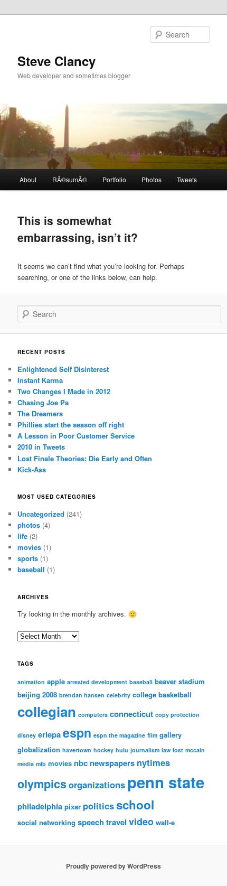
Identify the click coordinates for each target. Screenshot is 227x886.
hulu (122, 750)
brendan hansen (82, 695)
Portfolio (114, 179)
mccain (195, 750)
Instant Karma (40, 380)
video (141, 821)
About (28, 179)
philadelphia (39, 806)
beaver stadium (180, 681)
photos (28, 525)
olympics (42, 784)
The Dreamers (40, 413)
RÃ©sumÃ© (69, 179)
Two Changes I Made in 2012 (63, 391)
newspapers (112, 763)
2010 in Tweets (41, 447)
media (25, 764)
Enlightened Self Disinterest (63, 369)
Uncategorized (40, 514)
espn (77, 732)
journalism (144, 750)
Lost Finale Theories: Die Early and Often (84, 458)
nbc (81, 763)
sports (27, 558)
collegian (46, 711)
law (166, 750)
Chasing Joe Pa (43, 402)
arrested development (97, 682)
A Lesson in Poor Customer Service (76, 436)
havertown (76, 750)
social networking (46, 822)
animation (31, 682)
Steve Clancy (56, 61)
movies (29, 547)
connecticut (131, 714)
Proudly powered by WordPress (113, 866)
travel (116, 822)
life (22, 536)
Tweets (187, 179)
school (135, 804)
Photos (151, 179)
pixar (72, 806)
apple (56, 681)
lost (178, 750)
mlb (41, 764)
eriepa (49, 734)
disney (26, 735)
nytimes (153, 762)
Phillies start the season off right (70, 424)
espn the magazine (119, 735)
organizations (97, 784)
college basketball (162, 694)
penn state (165, 782)
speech (91, 822)
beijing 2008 (37, 694)
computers (93, 715)
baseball (31, 569)
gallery (170, 735)
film (152, 735)
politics (98, 805)
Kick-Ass (31, 469)
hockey (103, 750)
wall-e (165, 822)
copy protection (177, 715)
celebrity (118, 695)
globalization (38, 749)
